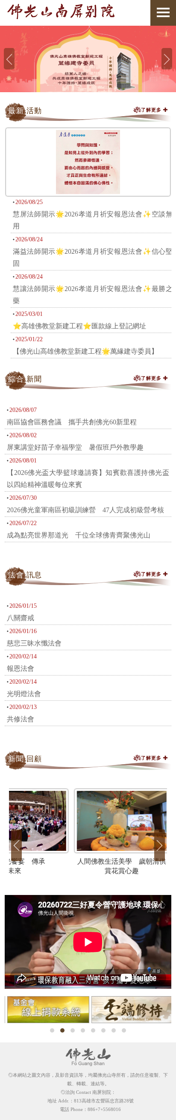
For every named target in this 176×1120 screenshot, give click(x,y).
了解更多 (152, 109)
